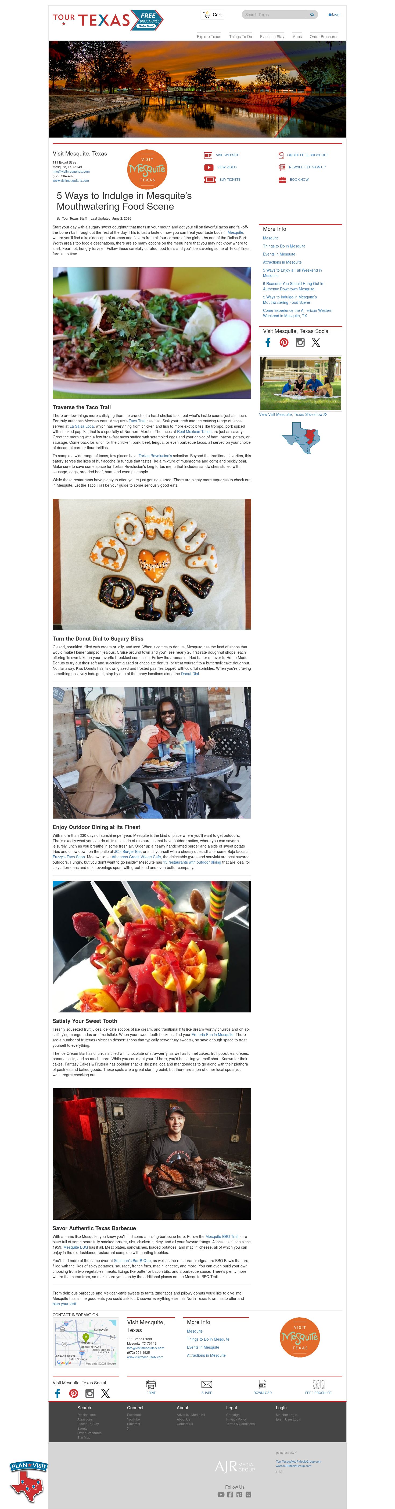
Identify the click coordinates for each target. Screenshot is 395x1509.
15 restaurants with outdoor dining (192, 862)
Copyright (233, 1414)
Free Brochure (318, 1392)
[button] (209, 36)
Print (151, 1392)
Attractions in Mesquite (282, 262)
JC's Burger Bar (127, 851)
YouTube (133, 1419)
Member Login (286, 1414)
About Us (183, 1419)
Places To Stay (88, 1423)
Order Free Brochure (308, 155)
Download (263, 1392)
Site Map (83, 1437)
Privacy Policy (236, 1419)
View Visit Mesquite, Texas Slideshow (290, 414)
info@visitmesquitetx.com (71, 171)
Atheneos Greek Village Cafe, (137, 856)
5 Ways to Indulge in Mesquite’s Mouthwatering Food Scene (290, 299)
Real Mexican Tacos (194, 431)
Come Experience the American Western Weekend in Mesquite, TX (297, 313)
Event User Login (288, 1419)
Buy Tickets (230, 179)
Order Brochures (89, 1432)
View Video (227, 167)
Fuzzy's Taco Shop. (69, 856)
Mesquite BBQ (75, 1247)
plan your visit (64, 1303)
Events (82, 1428)
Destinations (86, 1414)
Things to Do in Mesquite (284, 246)
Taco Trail (137, 420)
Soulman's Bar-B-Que (132, 1260)
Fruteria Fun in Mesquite (213, 1034)
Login (336, 14)
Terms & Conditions (240, 1423)
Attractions (85, 1419)
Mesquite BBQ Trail (222, 1236)
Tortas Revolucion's (155, 455)
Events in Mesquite (279, 254)
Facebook (134, 1414)
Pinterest (133, 1423)
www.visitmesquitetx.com (71, 180)
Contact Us (185, 1423)
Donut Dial (190, 673)
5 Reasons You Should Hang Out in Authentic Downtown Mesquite (293, 286)
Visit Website (227, 155)
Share (207, 1392)
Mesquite (235, 232)
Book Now (299, 179)
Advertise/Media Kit (191, 1414)
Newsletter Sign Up (307, 167)
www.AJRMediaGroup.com (293, 1465)
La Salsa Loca (82, 426)
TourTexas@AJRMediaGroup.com (298, 1461)
